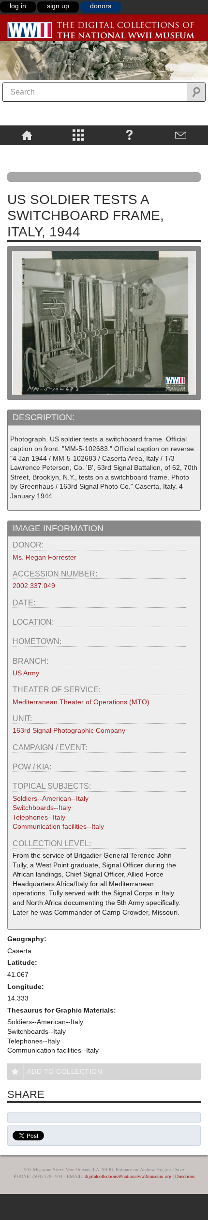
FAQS (129, 134)
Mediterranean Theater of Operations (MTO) (81, 702)
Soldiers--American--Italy (51, 798)
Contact (181, 134)
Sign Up (58, 6)
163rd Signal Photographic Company (69, 730)
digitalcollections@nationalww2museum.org (128, 1176)
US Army (26, 673)
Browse (78, 134)
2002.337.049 (34, 585)
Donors (100, 6)
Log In (18, 6)
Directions (185, 1176)
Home (27, 134)
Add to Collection (65, 1071)
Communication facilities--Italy (58, 826)
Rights (27, 152)
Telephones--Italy (39, 817)
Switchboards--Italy (42, 807)
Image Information (58, 528)
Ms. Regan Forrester (44, 557)
